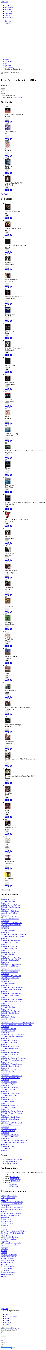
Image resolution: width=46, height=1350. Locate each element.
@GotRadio (13, 1186)
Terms (7, 1320)
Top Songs (8, 11)
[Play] (4, 1342)
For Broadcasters (11, 1316)
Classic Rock (14, 1160)
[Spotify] (11, 122)
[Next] (6, 1342)
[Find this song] (7, 119)
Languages (9, 17)
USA (8, 5)
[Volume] (2, 1346)
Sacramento (9, 67)
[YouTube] (6, 122)
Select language (6, 1330)
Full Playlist (5, 194)
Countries (8, 13)
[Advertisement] (23, 41)
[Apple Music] (8, 122)
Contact (7, 1314)
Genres (7, 15)
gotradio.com (15, 1181)
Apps (7, 1324)
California (8, 65)
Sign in (8, 23)
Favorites (8, 21)
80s (21, 1160)
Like (3, 89)
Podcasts (8, 9)
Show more (5, 890)
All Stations (9, 7)
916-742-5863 (14, 1177)
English (15, 1163)
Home (7, 59)
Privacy (7, 1318)
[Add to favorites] (2, 1344)
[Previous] (2, 1342)
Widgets (8, 1322)
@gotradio (13, 1185)
